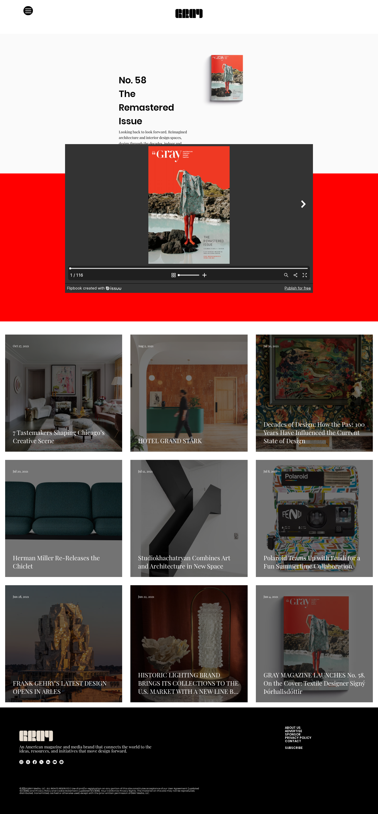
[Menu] (28, 10)
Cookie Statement (67, 791)
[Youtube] (55, 762)
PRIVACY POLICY (298, 738)
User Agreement (178, 788)
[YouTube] (352, 417)
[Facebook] (352, 397)
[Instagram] (352, 384)
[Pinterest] (352, 430)
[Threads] (352, 390)
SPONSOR (293, 734)
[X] (352, 404)
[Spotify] (352, 424)
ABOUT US (294, 727)
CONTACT (293, 741)
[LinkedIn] (352, 410)
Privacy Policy (43, 791)
